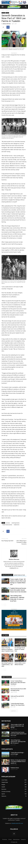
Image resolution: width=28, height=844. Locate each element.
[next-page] (5, 605)
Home (3, 10)
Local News (4, 582)
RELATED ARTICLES (7, 575)
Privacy (10, 839)
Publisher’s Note (15, 767)
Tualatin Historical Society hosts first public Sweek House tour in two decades (18, 590)
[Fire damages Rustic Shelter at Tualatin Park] (21, 642)
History (7, 10)
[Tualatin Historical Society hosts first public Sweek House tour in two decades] (5, 590)
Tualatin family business (7, 524)
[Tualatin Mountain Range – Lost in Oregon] (5, 754)
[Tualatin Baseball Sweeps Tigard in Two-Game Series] (5, 705)
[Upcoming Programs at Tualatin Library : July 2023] (7, 658)
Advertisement (16, 839)
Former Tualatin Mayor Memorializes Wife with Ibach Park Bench (18, 682)
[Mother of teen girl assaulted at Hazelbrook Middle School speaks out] (5, 762)
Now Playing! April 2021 (7, 540)
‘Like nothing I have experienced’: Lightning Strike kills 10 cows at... (18, 741)
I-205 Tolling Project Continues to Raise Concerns (21, 542)
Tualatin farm (16, 524)
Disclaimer (4, 839)
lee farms (8, 522)
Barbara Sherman (7, 23)
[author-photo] (14, 557)
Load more (13, 711)
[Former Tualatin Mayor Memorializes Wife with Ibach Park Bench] (5, 683)
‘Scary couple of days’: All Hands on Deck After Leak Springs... (17, 726)
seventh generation (15, 522)
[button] (2, 7)
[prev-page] (3, 605)
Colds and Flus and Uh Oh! (17, 696)
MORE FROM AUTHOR (19, 575)
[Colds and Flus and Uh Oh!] (5, 698)
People (7, 12)
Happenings (4, 661)
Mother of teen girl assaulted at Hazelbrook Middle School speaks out (18, 761)
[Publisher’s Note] (5, 769)
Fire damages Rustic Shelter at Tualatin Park (20, 649)
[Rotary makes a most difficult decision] (21, 658)
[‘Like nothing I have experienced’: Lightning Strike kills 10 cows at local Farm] (5, 597)
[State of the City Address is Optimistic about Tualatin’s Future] (7, 642)
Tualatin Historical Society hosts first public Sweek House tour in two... (18, 734)
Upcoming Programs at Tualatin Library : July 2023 (7, 664)
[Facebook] (8, 27)
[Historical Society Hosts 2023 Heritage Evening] (5, 690)
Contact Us (23, 839)
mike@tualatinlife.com (17, 823)
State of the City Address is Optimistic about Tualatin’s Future (7, 649)
